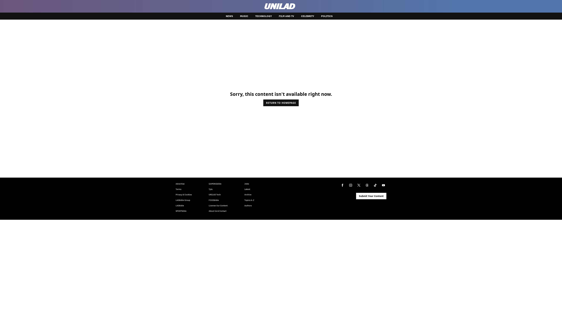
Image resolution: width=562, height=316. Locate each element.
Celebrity (307, 16)
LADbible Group (183, 200)
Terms (178, 189)
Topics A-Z (249, 200)
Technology (263, 16)
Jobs (246, 183)
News (229, 16)
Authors (248, 205)
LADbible (180, 205)
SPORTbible (181, 211)
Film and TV (286, 16)
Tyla (210, 189)
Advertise (180, 183)
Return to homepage (281, 102)
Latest (247, 189)
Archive (247, 194)
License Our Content (218, 205)
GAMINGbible (215, 183)
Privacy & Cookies (184, 194)
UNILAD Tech (215, 194)
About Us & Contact (217, 211)
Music (244, 16)
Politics (327, 16)
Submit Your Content (371, 196)
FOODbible (214, 200)
